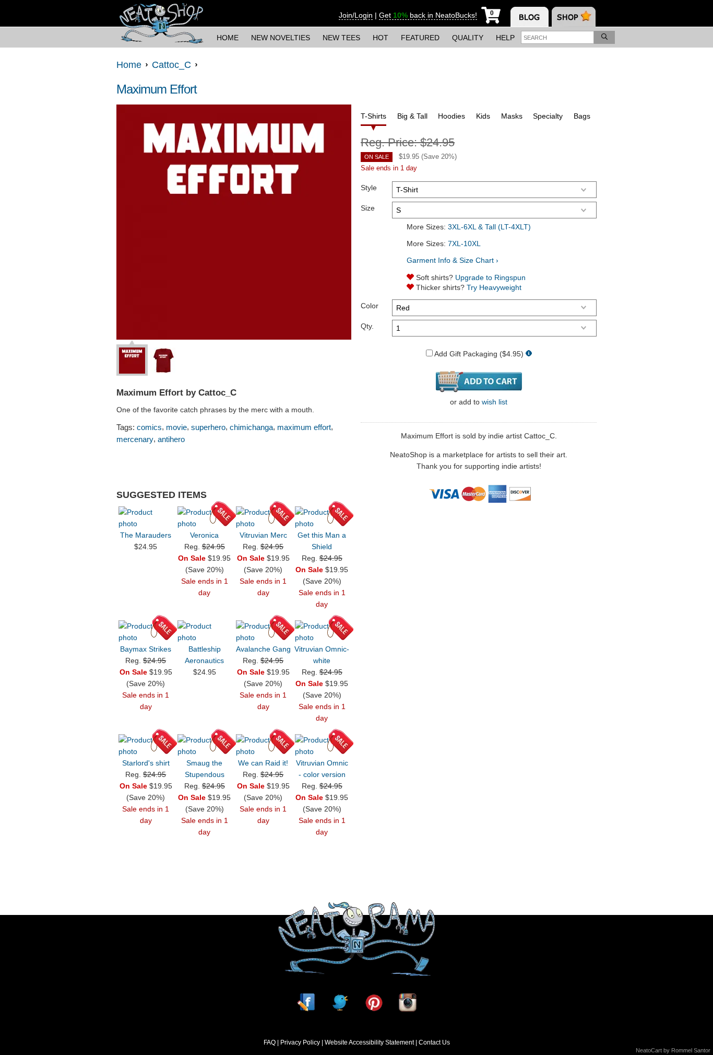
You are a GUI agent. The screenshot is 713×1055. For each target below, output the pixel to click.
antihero (171, 439)
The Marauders (145, 535)
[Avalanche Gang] (263, 631)
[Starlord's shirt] (145, 745)
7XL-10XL (464, 243)
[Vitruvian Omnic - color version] (322, 745)
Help (505, 37)
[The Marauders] (145, 517)
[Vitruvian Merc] (263, 517)
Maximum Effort (156, 89)
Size (368, 208)
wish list (494, 402)
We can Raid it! (263, 763)
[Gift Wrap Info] (529, 354)
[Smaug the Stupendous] (204, 745)
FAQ (270, 1042)
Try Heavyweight (494, 287)
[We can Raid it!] (263, 745)
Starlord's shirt (146, 763)
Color (369, 306)
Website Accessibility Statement (369, 1042)
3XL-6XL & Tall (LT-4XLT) (489, 227)
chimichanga (251, 427)
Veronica (204, 535)
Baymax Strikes (145, 649)
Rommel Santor (690, 1050)
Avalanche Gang (263, 649)
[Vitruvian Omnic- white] (322, 631)
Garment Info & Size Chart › (452, 260)
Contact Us (434, 1042)
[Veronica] (204, 517)
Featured (420, 37)
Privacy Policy (300, 1042)
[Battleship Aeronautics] (204, 631)
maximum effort (304, 427)
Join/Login (356, 15)
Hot (380, 37)
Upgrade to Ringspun (490, 277)
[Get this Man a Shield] (322, 517)
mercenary (134, 439)
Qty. (367, 326)
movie (176, 427)
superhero (208, 427)
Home (228, 37)
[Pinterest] (374, 1002)
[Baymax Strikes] (145, 631)
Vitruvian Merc (263, 535)
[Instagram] (408, 1002)
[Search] (604, 37)
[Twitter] (340, 1002)
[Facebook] (306, 1002)
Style (369, 187)
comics (149, 427)
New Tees (341, 37)
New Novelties (280, 37)
